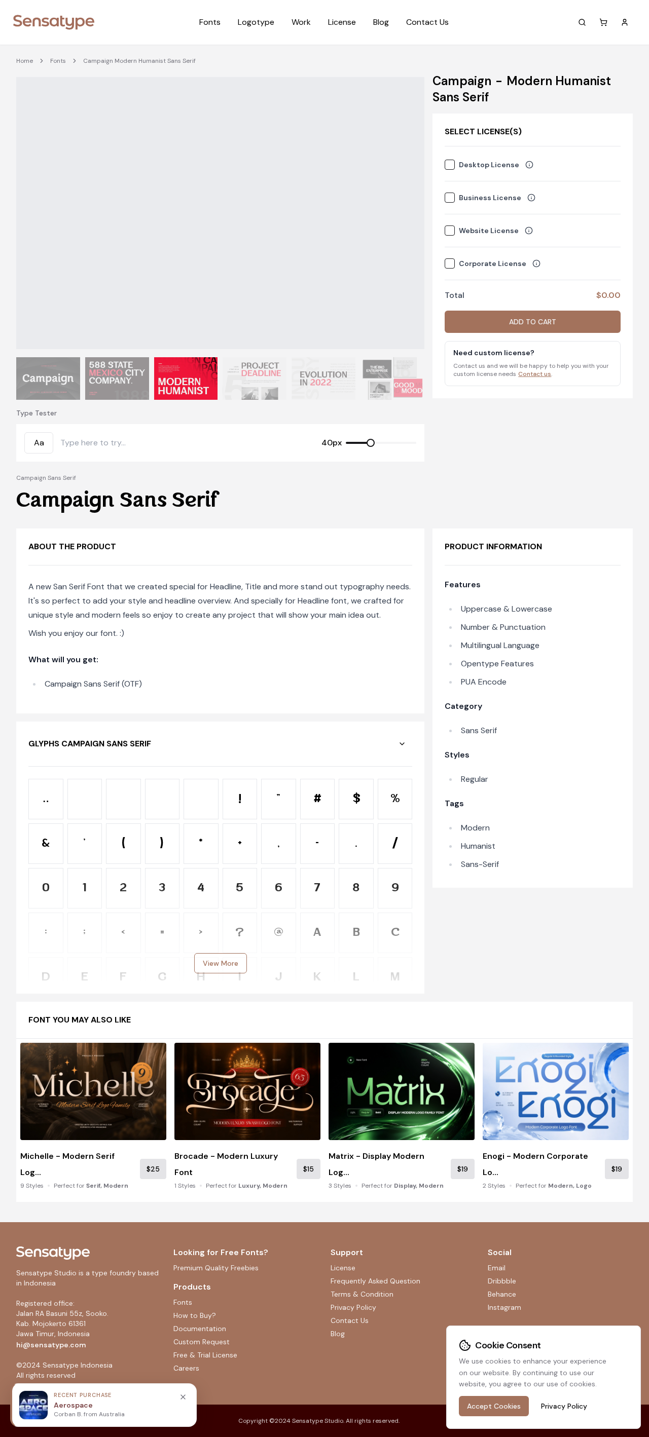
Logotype (256, 22)
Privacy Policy (353, 1307)
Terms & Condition (362, 1294)
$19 (462, 1169)
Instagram (504, 1307)
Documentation (199, 1328)
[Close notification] (183, 1397)
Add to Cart (532, 321)
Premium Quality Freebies (216, 1267)
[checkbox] (450, 165)
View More (220, 963)
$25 (153, 1169)
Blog (381, 22)
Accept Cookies (494, 1406)
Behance (502, 1294)
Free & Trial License (205, 1354)
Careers (186, 1368)
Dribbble (502, 1280)
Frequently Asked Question (375, 1280)
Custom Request (201, 1341)
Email (497, 1267)
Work (301, 22)
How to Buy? (194, 1315)
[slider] (371, 443)
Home (24, 61)
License (342, 22)
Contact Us (427, 22)
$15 (308, 1169)
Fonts (210, 22)
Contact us (534, 374)
